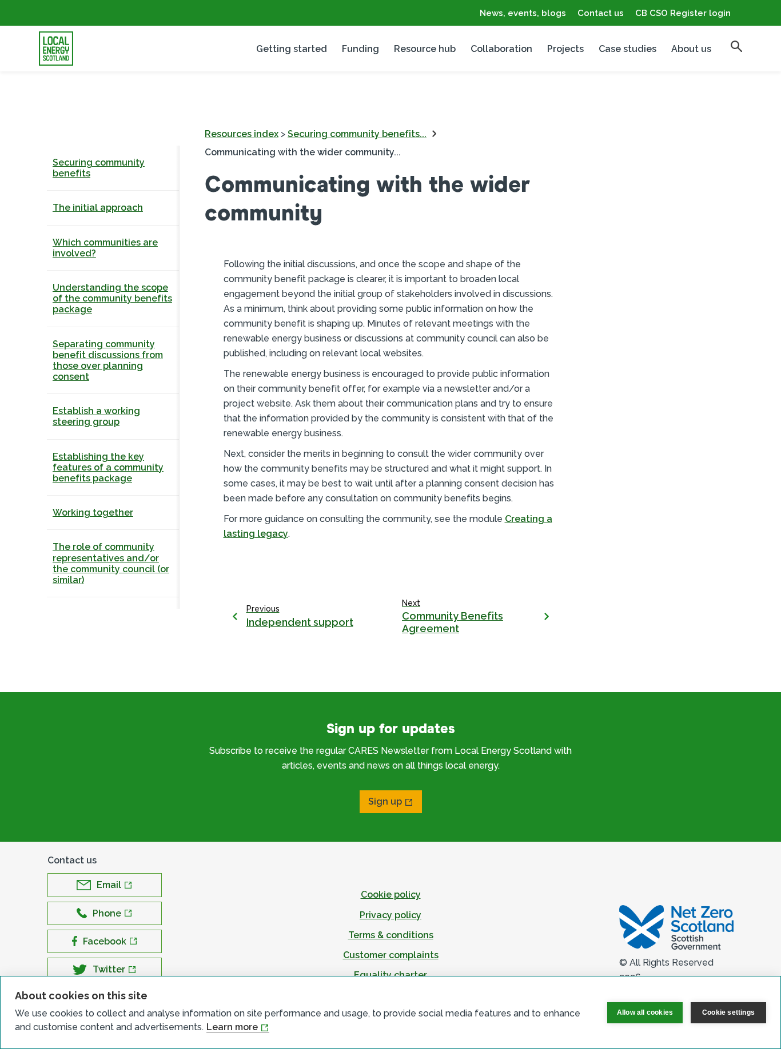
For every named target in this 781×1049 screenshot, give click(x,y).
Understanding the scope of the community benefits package (112, 298)
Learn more (232, 1027)
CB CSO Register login (683, 13)
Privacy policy (390, 915)
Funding (360, 48)
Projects (565, 48)
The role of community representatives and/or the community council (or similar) (111, 563)
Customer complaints (391, 955)
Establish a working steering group (96, 416)
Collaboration (501, 48)
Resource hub (425, 48)
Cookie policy (391, 894)
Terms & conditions (390, 935)
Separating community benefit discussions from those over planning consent (108, 361)
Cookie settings (728, 1012)
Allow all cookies (645, 1012)
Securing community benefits (99, 168)
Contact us (600, 13)
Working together (93, 512)
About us (691, 48)
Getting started (291, 48)
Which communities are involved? (105, 248)
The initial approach (98, 207)
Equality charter (390, 975)
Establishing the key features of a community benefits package (108, 467)
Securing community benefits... (357, 133)
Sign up (385, 801)
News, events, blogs (523, 13)
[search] (736, 46)
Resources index (241, 133)
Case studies (627, 48)
